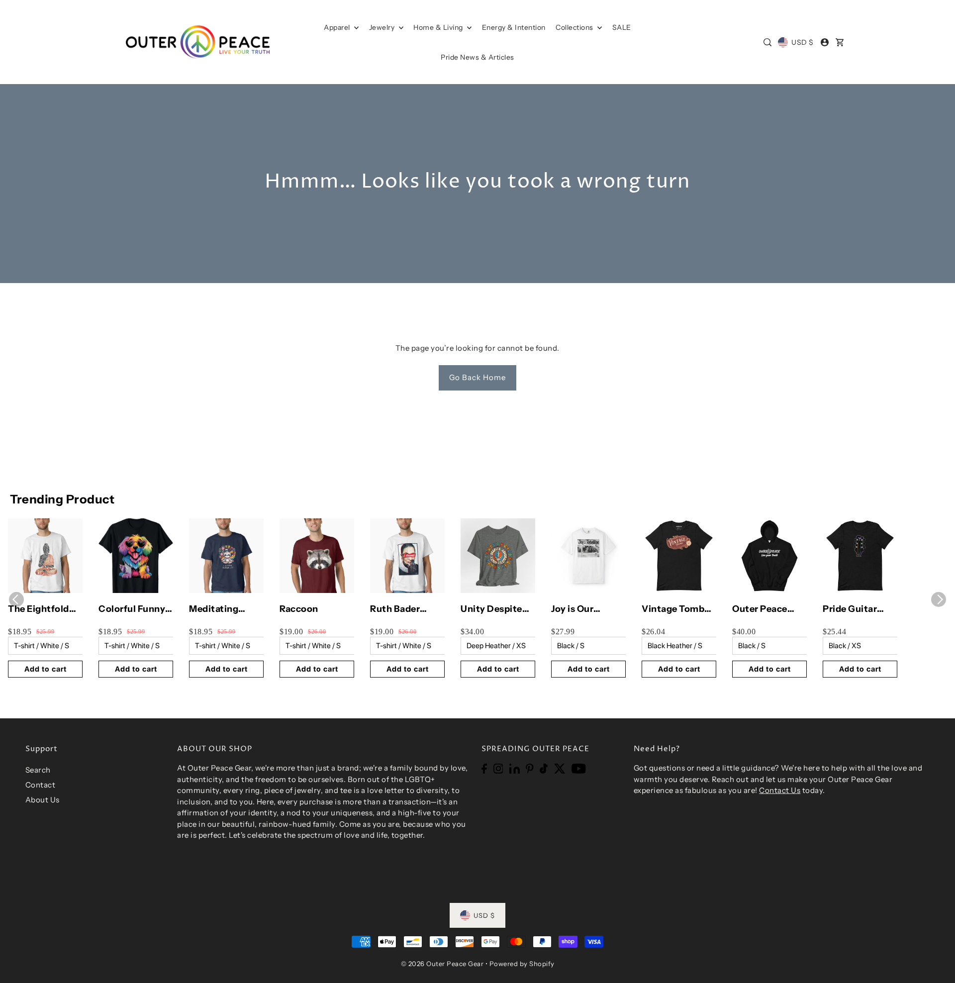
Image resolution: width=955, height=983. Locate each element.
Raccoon (299, 608)
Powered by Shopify (522, 964)
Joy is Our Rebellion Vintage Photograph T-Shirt (583, 609)
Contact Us (779, 790)
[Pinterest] (530, 768)
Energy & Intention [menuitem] (514, 27)
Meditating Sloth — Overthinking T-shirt (224, 609)
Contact (40, 784)
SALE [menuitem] (621, 27)
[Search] (767, 42)
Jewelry (382, 27)
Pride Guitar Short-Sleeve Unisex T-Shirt (854, 609)
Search (38, 770)
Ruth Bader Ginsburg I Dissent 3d (395, 609)
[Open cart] (839, 42)
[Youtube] (579, 768)
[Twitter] (560, 768)
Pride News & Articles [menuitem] (477, 57)
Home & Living (439, 27)
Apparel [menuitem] (338, 27)
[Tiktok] (544, 768)
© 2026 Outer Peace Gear (442, 964)
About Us (42, 799)
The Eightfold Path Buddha (38, 609)
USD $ (802, 42)
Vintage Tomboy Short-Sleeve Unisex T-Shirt (678, 609)
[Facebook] (484, 768)
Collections (575, 27)
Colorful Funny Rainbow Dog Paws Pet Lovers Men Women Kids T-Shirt (134, 609)
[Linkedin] (514, 768)
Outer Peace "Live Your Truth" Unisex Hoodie (762, 609)
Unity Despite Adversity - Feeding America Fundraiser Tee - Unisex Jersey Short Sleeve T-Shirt (496, 609)
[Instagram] (498, 768)
